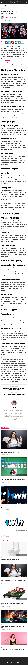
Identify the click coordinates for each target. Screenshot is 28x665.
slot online (7, 60)
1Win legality (4, 535)
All (2, 8)
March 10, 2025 (5, 454)
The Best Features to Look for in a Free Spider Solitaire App (13, 480)
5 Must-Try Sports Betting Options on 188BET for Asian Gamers (13, 627)
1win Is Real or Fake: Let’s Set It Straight (10, 452)
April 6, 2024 (5, 584)
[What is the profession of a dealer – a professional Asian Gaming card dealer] (14, 570)
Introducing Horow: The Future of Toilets (10, 559)
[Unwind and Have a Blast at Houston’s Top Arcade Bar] (14, 638)
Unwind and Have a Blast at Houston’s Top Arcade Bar (13, 649)
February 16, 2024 (6, 629)
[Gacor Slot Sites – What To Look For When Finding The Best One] (14, 593)
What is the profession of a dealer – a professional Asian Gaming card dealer (14, 581)
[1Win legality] (14, 522)
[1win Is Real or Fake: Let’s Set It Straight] (14, 439)
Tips (2, 557)
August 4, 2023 (13, 17)
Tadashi (7, 17)
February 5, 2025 (6, 482)
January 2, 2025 (5, 509)
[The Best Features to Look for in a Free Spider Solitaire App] (14, 466)
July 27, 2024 (5, 561)
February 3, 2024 (6, 651)
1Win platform (4, 508)
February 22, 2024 (6, 606)
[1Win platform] (14, 495)
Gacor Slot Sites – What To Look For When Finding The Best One (13, 604)
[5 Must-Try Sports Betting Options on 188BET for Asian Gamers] (14, 616)
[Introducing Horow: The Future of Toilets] (14, 549)
